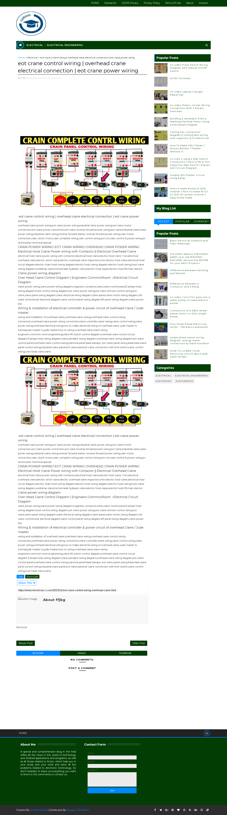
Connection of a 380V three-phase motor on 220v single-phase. (189, 313)
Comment (201, 221)
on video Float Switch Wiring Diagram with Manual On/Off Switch (189, 67)
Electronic (164, 381)
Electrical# (32, 576)
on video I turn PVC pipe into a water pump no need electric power (190, 300)
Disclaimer (110, 2)
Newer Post (26, 643)
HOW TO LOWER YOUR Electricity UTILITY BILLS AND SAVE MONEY (189, 353)
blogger (38, 653)
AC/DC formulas (180, 78)
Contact (203, 2)
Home (21, 57)
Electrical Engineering (65, 45)
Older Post (138, 643)
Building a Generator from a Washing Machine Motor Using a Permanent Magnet (189, 121)
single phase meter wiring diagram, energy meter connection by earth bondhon (189, 340)
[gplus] (166, 810)
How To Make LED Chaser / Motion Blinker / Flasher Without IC (187, 148)
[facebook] (155, 810)
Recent (164, 221)
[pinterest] (172, 810)
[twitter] (160, 810)
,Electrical (56, 78)
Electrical (35, 45)
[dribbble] (184, 810)
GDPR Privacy (130, 2)
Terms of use (173, 2)
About (189, 2)
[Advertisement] (82, 109)
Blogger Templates (78, 810)
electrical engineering (191, 375)
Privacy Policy (152, 2)
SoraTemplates (38, 810)
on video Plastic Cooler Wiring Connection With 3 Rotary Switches (190, 108)
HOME (95, 2)
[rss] (189, 810)
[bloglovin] (178, 810)
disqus (82, 653)
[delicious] (207, 810)
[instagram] (201, 810)
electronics (184, 381)
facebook (125, 653)
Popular (182, 221)
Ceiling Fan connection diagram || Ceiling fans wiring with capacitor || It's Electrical (189, 135)
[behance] (195, 810)
